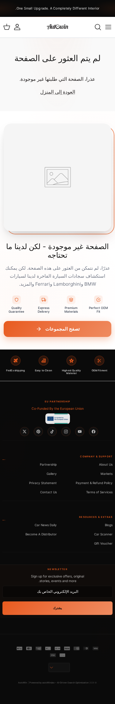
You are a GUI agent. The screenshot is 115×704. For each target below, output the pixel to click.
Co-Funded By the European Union (58, 409)
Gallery (52, 473)
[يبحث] (95, 27)
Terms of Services (99, 492)
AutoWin (22, 682)
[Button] (59, 667)
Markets (107, 473)
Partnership (48, 464)
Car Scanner (103, 534)
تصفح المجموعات (62, 329)
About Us (106, 464)
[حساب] (20, 27)
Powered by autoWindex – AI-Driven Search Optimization (59, 682)
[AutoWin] (57, 27)
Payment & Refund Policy (94, 483)
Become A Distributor (41, 534)
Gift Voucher (103, 543)
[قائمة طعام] (108, 27)
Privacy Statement (43, 483)
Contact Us (48, 492)
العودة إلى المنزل (57, 92)
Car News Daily (46, 525)
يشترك (57, 608)
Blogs (109, 525)
